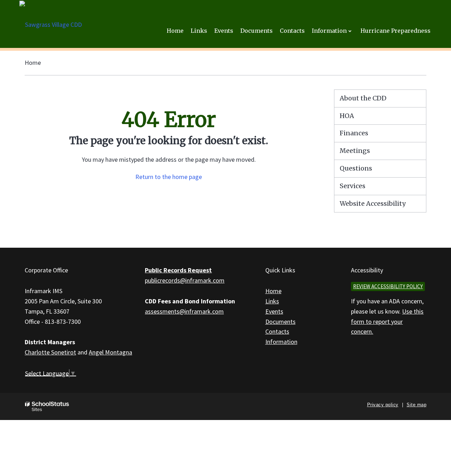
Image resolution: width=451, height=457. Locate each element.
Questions (356, 168)
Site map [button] (416, 404)
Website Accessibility (373, 203)
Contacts (277, 331)
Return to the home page (168, 177)
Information (281, 342)
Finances (354, 133)
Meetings (355, 151)
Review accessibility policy (388, 286)
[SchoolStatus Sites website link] (47, 406)
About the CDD (363, 98)
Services (352, 186)
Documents (280, 321)
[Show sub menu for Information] (350, 31)
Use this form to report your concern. (387, 321)
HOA (347, 116)
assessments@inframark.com (184, 311)
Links (272, 301)
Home (33, 62)
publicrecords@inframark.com (184, 280)
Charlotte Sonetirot (50, 352)
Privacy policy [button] (383, 404)
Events (274, 311)
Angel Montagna (110, 352)
